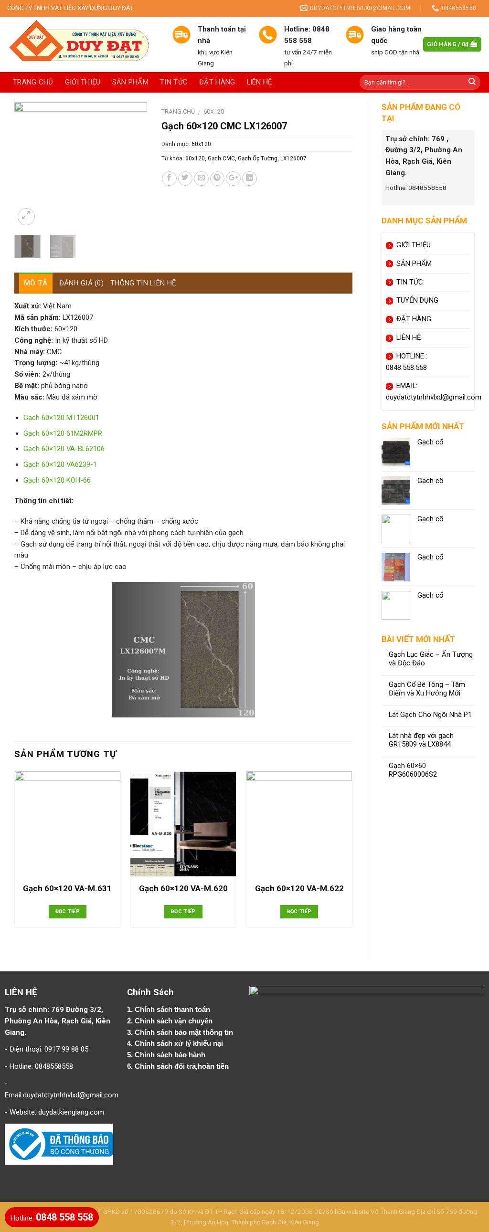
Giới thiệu (83, 82)
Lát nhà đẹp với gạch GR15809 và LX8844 (421, 740)
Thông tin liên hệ (143, 283)
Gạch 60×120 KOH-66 (57, 480)
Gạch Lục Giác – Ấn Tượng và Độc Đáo (431, 659)
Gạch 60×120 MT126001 (61, 417)
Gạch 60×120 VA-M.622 (299, 888)
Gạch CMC (221, 158)
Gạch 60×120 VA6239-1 (60, 464)
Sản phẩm (130, 82)
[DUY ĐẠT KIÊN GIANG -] (82, 44)
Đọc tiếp (67, 911)
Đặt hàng (217, 82)
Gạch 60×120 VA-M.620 (183, 888)
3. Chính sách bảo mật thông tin (181, 1032)
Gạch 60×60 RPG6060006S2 (413, 770)
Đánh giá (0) (81, 283)
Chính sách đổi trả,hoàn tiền (182, 1066)
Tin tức (174, 82)
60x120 (213, 111)
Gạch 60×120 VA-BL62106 (64, 448)
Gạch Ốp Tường (257, 158)
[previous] (29, 165)
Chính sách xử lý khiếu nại (180, 1043)
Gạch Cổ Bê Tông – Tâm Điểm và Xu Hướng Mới (427, 689)
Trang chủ (33, 82)
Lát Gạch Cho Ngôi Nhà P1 (430, 715)
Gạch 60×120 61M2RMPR (62, 433)
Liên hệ (259, 82)
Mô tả (36, 283)
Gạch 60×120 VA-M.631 (67, 888)
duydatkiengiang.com (71, 1112)
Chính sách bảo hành (171, 1055)
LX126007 (293, 158)
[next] (132, 165)
